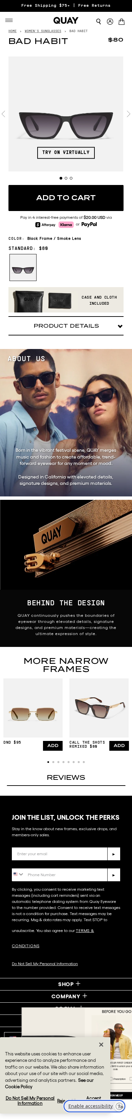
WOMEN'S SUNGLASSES (43, 31)
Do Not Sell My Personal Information (45, 963)
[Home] (66, 20)
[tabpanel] (66, 113)
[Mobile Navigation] (11, 20)
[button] (48, 762)
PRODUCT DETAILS (66, 326)
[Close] (101, 1044)
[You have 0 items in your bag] (122, 22)
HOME (12, 31)
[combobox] (18, 874)
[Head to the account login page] (110, 22)
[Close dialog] (125, 1012)
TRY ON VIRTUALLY (65, 152)
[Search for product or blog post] (98, 21)
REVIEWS (66, 777)
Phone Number (31, 863)
